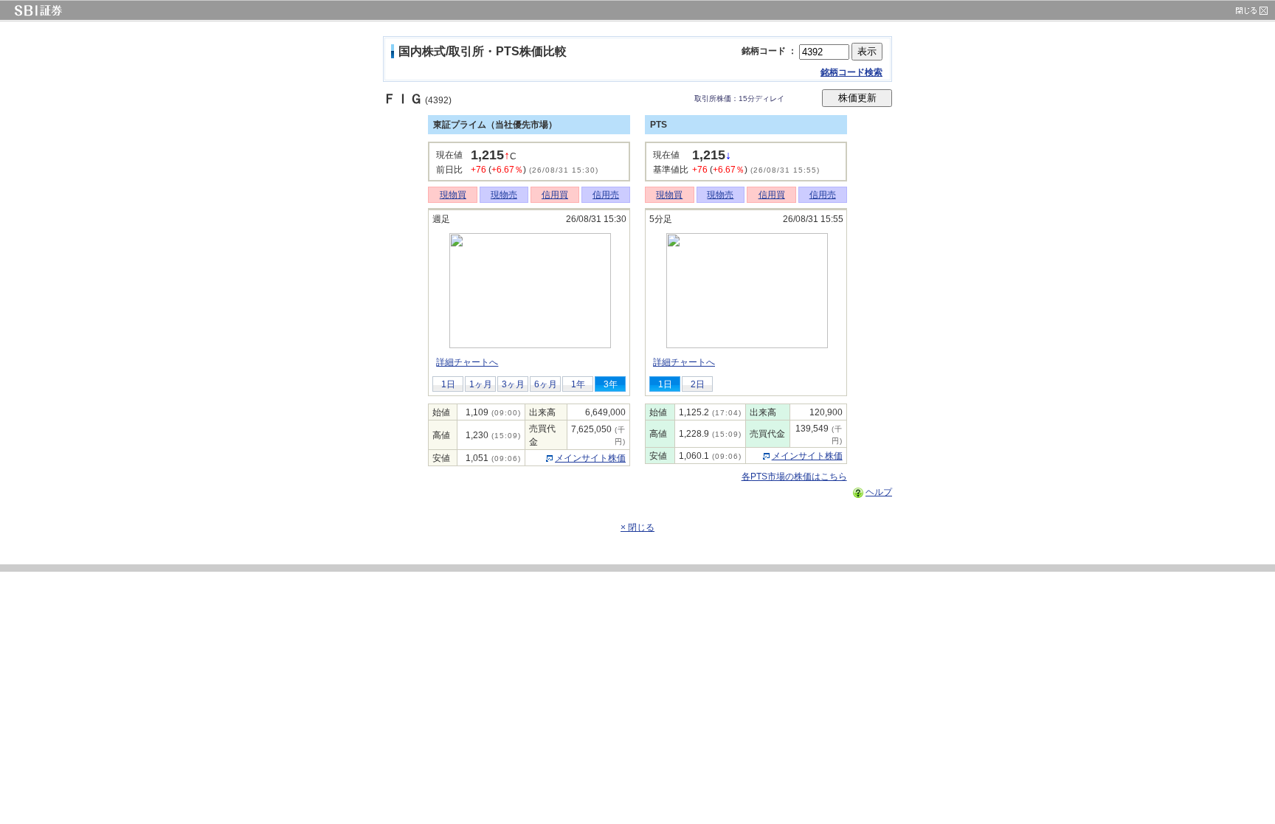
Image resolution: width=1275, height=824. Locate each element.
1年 (578, 384)
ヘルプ (878, 492)
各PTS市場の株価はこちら (794, 476)
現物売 (504, 195)
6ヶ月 (545, 384)
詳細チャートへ (467, 362)
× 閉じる (637, 527)
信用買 (555, 195)
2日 (698, 384)
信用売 (605, 195)
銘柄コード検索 (851, 72)
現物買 (453, 195)
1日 (448, 384)
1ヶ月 (480, 384)
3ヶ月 (513, 384)
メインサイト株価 (590, 458)
